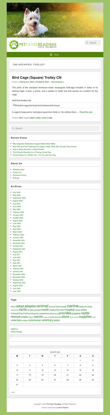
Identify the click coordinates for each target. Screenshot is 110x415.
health (45, 309)
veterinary (48, 320)
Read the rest (86, 112)
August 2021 (18, 251)
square (32, 117)
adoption (31, 306)
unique (25, 320)
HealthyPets (54, 309)
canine (73, 305)
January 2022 (18, 237)
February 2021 (18, 268)
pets (37, 313)
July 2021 (16, 254)
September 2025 (19, 198)
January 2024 (18, 215)
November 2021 (19, 243)
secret (38, 316)
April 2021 (17, 263)
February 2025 (18, 212)
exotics (31, 309)
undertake (16, 320)
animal (42, 305)
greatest (37, 309)
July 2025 (16, 203)
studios (76, 317)
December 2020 (19, 274)
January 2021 (18, 271)
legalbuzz (14, 329)
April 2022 (17, 229)
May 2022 (16, 226)
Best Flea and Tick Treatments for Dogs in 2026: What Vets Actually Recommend (44, 146)
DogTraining (15, 310)
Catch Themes (63, 407)
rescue (15, 316)
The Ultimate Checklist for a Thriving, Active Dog (32, 152)
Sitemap (16, 178)
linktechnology (16, 331)
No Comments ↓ (58, 82)
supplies (85, 316)
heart (62, 309)
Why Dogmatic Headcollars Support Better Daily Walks (34, 143)
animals (52, 306)
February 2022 (18, 234)
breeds (64, 306)
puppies (76, 313)
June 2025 (17, 206)
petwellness (44, 313)
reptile (85, 313)
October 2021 (18, 246)
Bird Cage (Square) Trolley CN (36, 77)
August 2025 (18, 200)
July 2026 (16, 192)
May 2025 (16, 209)
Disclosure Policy (19, 175)
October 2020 (18, 280)
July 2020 (16, 288)
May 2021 (16, 260)
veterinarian (34, 320)
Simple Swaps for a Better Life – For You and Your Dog (34, 155)
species (58, 316)
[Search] (87, 42)
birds (58, 306)
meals (77, 309)
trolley (38, 117)
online (83, 309)
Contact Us (17, 172)
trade (94, 317)
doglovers (83, 306)
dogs (90, 306)
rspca (31, 316)
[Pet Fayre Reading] (55, 36)
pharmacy (54, 313)
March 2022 (17, 232)
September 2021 (19, 249)
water (57, 320)
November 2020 (19, 277)
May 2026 (16, 195)
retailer (24, 316)
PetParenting (29, 313)
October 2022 (18, 217)
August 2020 (18, 285)
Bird (21, 117)
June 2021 (17, 257)
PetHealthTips (17, 313)
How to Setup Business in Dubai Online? (28, 149)
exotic (23, 309)
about (13, 306)
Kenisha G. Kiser (42, 82)
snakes (45, 317)
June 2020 (17, 291)
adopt (20, 306)
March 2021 (17, 265)
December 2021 (19, 240)
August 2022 (18, 220)
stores (72, 317)
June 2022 (17, 223)
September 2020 (19, 282)
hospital (69, 309)
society (51, 316)
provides (65, 312)
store (65, 316)
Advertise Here (18, 169)
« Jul (12, 392)
